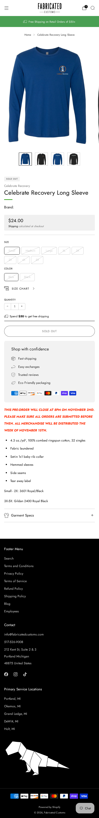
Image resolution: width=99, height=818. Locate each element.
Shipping (13, 226)
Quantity (10, 299)
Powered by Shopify (49, 807)
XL (64, 251)
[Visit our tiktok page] (25, 674)
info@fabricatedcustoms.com (24, 634)
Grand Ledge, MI (15, 713)
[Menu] (6, 8)
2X (77, 251)
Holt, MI (9, 729)
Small (12, 251)
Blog (7, 603)
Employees (11, 611)
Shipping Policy (15, 596)
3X (10, 260)
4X (23, 260)
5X (37, 260)
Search (9, 558)
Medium (30, 251)
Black (27, 277)
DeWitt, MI (11, 721)
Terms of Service (15, 581)
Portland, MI (12, 698)
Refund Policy (13, 588)
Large (49, 251)
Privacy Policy (13, 573)
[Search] (92, 7)
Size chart (21, 289)
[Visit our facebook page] (6, 674)
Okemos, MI (12, 706)
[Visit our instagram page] (15, 674)
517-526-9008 (13, 642)
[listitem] (50, 21)
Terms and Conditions (19, 566)
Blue (11, 277)
